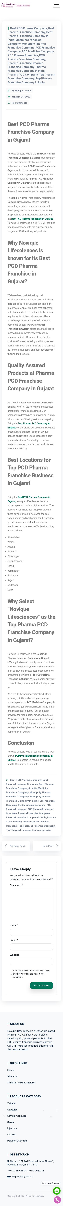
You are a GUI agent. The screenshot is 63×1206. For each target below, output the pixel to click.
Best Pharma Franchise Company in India (30, 35)
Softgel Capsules (16, 1115)
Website (15, 954)
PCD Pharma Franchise (23, 55)
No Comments (19, 103)
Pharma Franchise (20, 63)
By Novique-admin (21, 90)
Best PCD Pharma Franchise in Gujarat (32, 218)
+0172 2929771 (36, 1170)
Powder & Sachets (17, 1140)
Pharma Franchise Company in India (26, 817)
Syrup (10, 1122)
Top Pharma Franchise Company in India (28, 830)
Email (14, 940)
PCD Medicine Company (38, 51)
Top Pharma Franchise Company (36, 825)
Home (10, 1070)
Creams (11, 1134)
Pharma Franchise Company (34, 813)
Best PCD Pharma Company (28, 28)
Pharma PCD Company (23, 74)
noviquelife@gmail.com (22, 1176)
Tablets (11, 1103)
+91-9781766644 (17, 1170)
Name (14, 925)
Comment (16, 885)
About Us (12, 1076)
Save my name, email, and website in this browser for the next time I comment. (31, 973)
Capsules (12, 1109)
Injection (12, 1128)
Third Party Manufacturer (21, 1082)
